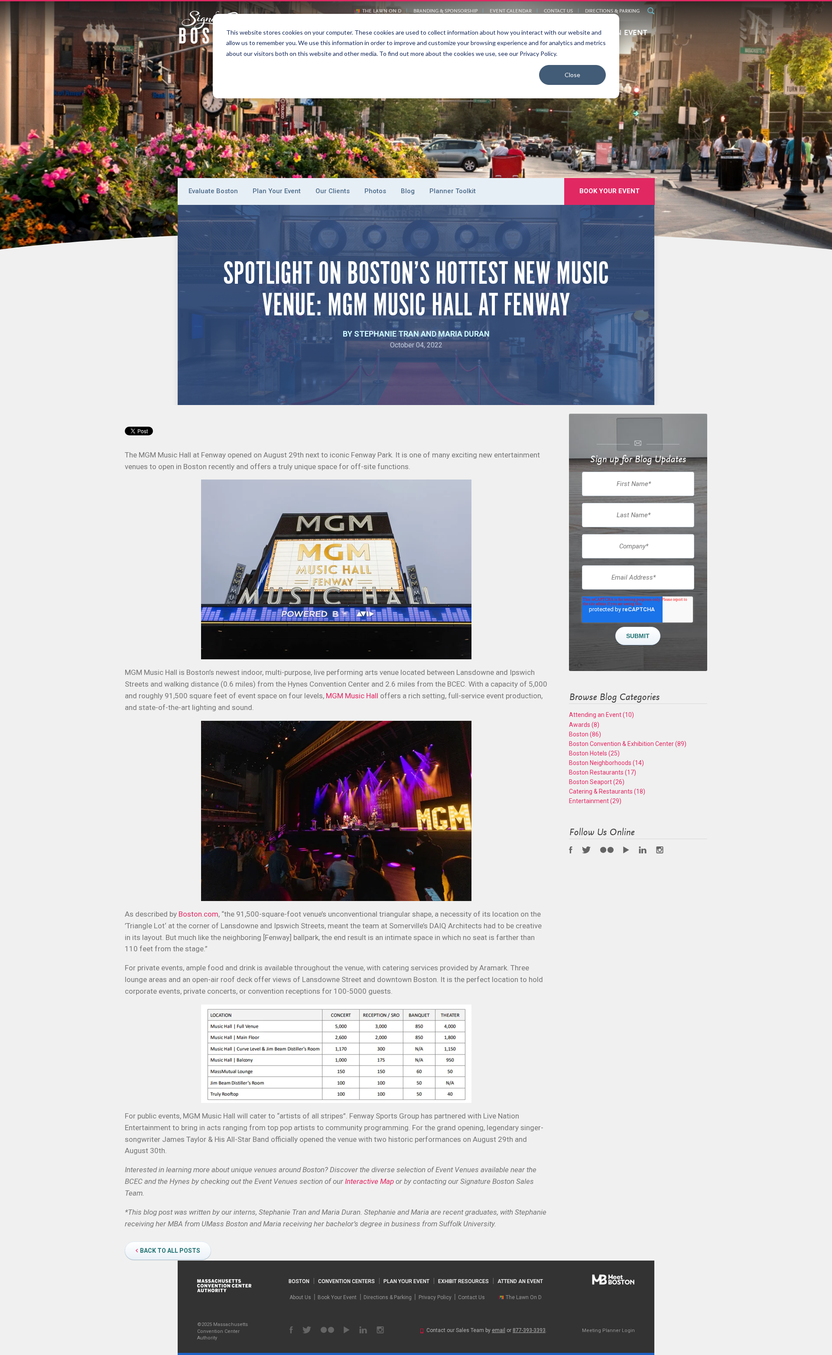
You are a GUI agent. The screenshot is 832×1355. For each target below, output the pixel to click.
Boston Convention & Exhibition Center (627, 743)
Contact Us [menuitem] (558, 11)
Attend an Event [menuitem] (520, 1281)
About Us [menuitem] (300, 1297)
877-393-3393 (529, 1330)
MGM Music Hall (352, 695)
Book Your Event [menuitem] (609, 191)
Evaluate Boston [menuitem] (213, 191)
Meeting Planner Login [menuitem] (608, 1330)
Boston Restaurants (602, 772)
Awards (584, 724)
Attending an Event (601, 714)
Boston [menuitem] (299, 1281)
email (498, 1330)
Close (572, 74)
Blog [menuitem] (408, 191)
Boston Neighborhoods (606, 762)
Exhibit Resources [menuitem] (463, 1281)
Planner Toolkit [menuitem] (452, 191)
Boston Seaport (596, 781)
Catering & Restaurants (607, 791)
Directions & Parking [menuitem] (612, 11)
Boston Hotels (594, 753)
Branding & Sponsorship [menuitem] (445, 11)
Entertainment (595, 800)
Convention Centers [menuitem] (346, 1281)
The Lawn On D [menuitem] (381, 11)
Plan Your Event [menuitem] (277, 191)
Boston (585, 734)
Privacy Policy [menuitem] (435, 1297)
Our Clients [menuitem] (332, 191)
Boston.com (198, 914)
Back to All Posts (170, 1250)
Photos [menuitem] (375, 191)
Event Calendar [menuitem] (511, 11)
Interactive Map (369, 1181)
